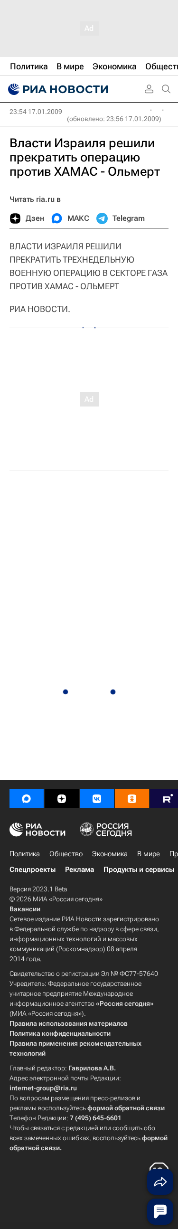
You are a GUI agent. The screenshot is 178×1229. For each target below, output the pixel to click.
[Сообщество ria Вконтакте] (97, 798)
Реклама (79, 869)
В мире (148, 854)
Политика (24, 854)
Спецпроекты (32, 869)
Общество (66, 854)
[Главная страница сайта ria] (57, 89)
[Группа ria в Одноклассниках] (132, 798)
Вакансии (24, 909)
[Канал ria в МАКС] (26, 798)
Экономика (110, 854)
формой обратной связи (126, 1108)
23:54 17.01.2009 (35, 111)
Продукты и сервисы (138, 869)
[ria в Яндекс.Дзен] (62, 798)
